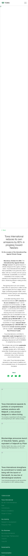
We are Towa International (9, 502)
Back (4, 230)
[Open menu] (25, 3)
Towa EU (4, 538)
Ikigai (2, 505)
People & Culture (6, 513)
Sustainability (5, 547)
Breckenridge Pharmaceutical (9, 536)
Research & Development (8, 522)
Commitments (5, 508)
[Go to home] (6, 3)
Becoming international (8, 533)
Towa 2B (4, 541)
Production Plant (6, 525)
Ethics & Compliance (7, 511)
